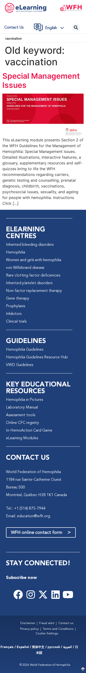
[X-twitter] (43, 594)
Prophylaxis (15, 306)
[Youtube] (68, 594)
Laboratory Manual (22, 407)
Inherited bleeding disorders (30, 245)
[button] (56, 28)
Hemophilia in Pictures (24, 400)
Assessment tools (20, 415)
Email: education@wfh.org (28, 516)
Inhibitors (14, 314)
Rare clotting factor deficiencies (33, 275)
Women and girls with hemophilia (33, 260)
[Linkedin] (55, 594)
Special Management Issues (41, 80)
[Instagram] (30, 594)
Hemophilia (15, 252)
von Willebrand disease (25, 268)
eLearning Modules (22, 438)
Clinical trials (16, 322)
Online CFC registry (22, 423)
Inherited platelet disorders (29, 283)
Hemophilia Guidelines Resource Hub (37, 357)
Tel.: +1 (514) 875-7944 (25, 509)
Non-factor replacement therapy (34, 291)
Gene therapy (17, 298)
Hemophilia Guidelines (24, 350)
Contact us (13, 28)
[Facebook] (18, 594)
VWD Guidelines (19, 365)
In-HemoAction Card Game (29, 431)
